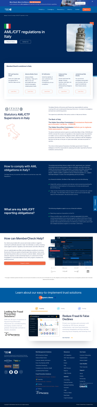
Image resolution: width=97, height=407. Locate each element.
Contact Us (25, 42)
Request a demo (24, 263)
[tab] (39, 308)
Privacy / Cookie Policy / (81, 404)
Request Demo (11, 42)
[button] (41, 9)
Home (5, 15)
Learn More (13, 91)
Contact (77, 9)
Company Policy (89, 404)
